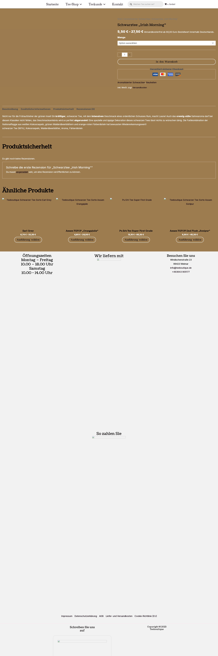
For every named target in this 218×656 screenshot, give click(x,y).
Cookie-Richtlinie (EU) (146, 616)
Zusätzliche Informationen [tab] (36, 109)
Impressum (66, 616)
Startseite (52, 4)
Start (120, 19)
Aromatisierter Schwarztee (137, 19)
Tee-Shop (72, 4)
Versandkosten (140, 87)
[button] (80, 4)
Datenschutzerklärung (85, 616)
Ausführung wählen (28, 239)
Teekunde (95, 4)
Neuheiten (151, 82)
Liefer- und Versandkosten (119, 616)
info (181, 268)
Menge (121, 37)
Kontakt (117, 4)
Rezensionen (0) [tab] (86, 109)
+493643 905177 (181, 272)
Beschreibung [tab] (10, 109)
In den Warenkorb (166, 61)
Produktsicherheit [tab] (63, 109)
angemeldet (22, 172)
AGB (101, 616)
